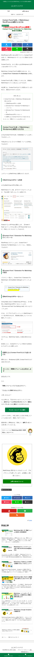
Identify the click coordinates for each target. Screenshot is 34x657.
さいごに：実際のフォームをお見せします (15, 119)
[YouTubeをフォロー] (9, 511)
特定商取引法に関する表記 (9, 650)
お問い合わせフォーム (17, 481)
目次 (15, 96)
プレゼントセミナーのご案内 (17, 410)
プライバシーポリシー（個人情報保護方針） (25, 651)
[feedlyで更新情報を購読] (24, 511)
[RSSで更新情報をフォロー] (17, 515)
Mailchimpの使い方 (7, 489)
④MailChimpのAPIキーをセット (14, 114)
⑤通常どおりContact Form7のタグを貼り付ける (18, 116)
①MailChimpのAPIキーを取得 (13, 103)
